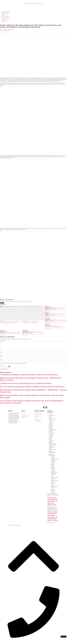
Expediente (23, 417)
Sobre (22, 412)
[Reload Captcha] (9, 366)
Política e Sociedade (5, 11)
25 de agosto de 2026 (62, 322)
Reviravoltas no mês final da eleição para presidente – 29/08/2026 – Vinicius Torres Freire (33, 391)
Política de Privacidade (25, 416)
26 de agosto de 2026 (62, 316)
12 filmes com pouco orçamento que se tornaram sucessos (25, 383)
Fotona (16, 228)
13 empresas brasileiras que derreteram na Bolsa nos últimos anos (29, 375)
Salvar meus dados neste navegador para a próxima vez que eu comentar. (14, 363)
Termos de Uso (24, 414)
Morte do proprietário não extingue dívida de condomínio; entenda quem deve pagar (31, 396)
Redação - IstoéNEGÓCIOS (54, 310)
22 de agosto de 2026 (39, 334)
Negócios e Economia (5, 12)
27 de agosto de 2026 (62, 310)
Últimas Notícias (4, 16)
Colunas (3, 20)
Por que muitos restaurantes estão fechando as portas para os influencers (32, 386)
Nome (1, 352)
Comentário (2, 340)
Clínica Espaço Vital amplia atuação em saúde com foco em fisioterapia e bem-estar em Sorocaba (32, 402)
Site (0, 359)
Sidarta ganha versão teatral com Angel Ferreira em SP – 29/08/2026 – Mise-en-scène (31, 379)
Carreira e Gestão (5, 13)
